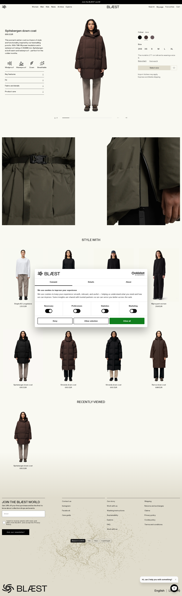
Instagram (66, 506)
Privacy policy (150, 515)
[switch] (76, 311)
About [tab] (128, 282)
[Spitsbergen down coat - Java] (23, 437)
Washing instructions (115, 511)
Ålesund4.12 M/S (78, 541)
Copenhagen (105, 541)
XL (172, 49)
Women (35, 7)
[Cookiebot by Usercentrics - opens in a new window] (133, 274)
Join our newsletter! (16, 532)
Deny (55, 321)
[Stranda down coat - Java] (68, 356)
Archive (61, 7)
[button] (126, 117)
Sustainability (112, 515)
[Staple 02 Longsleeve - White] (23, 275)
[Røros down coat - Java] (159, 356)
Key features (10, 74)
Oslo (89, 541)
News (53, 7)
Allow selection (91, 321)
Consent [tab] (53, 282)
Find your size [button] (153, 61)
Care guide (66, 515)
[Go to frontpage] (8, 588)
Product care (10, 91)
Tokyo (96, 541)
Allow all (127, 321)
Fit (6, 80)
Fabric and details (12, 86)
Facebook (66, 511)
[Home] (4, 7)
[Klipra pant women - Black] (159, 275)
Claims (147, 511)
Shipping (147, 501)
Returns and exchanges (154, 506)
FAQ (108, 524)
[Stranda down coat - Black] (114, 356)
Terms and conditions (153, 524)
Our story (111, 501)
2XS (140, 49)
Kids (47, 7)
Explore (69, 7)
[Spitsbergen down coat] (140, 37)
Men (42, 7)
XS (146, 49)
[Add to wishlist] (174, 68)
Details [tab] (91, 282)
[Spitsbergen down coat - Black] (23, 356)
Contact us (66, 501)
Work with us (112, 506)
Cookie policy (149, 520)
